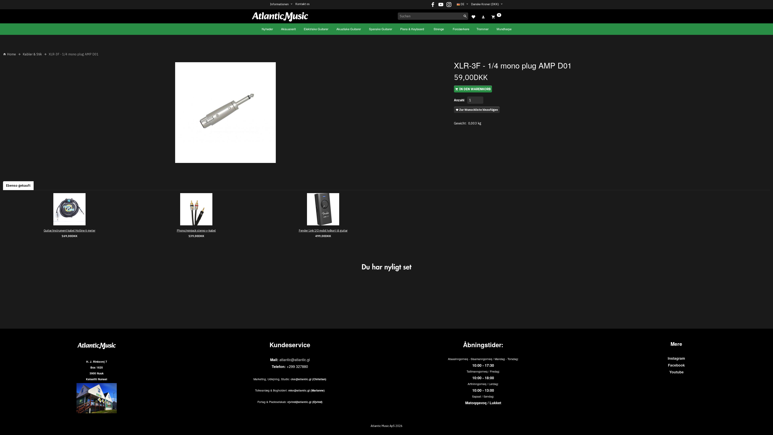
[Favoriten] (473, 16)
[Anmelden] (483, 16)
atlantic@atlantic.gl (294, 359)
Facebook (676, 365)
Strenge (439, 29)
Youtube (676, 372)
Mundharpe (504, 29)
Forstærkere (461, 29)
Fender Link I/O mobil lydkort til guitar (323, 230)
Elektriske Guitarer (316, 29)
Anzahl (459, 100)
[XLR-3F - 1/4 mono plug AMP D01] (225, 112)
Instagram (676, 358)
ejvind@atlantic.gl (299, 402)
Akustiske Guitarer (348, 29)
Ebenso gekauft (18, 185)
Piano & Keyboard (412, 29)
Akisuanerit (288, 29)
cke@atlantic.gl (301, 379)
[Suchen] (465, 16)
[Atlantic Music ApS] (280, 15)
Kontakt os (302, 4)
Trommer (482, 29)
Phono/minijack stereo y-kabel (196, 230)
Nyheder (267, 29)
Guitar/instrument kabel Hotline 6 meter (69, 230)
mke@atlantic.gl (299, 390)
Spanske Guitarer (380, 29)
